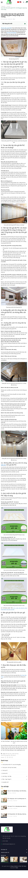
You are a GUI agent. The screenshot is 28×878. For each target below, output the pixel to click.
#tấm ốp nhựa (15, 753)
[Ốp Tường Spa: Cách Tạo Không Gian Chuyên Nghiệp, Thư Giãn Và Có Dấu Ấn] (4, 800)
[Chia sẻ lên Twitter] (8, 757)
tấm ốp (3, 465)
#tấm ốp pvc (13, 755)
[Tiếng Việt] (18, 2)
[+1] (12, 757)
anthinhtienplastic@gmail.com (9, 844)
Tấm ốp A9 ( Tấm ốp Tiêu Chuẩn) (9, 767)
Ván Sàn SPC (5, 773)
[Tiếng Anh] (20, 2)
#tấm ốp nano (9, 753)
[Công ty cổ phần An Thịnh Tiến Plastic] (7, 829)
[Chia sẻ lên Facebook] (5, 757)
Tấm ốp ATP (5, 770)
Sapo (17, 867)
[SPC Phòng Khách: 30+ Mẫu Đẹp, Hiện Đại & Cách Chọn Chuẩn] (4, 815)
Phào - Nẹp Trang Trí (6, 779)
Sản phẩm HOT (5, 782)
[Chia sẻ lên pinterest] (10, 757)
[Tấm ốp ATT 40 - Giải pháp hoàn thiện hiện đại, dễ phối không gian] (4, 807)
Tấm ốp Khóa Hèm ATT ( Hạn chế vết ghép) (11, 764)
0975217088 (5, 841)
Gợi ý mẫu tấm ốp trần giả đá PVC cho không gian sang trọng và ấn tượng (12, 15)
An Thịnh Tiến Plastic (11, 32)
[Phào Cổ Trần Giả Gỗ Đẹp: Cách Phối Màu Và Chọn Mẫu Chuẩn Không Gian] (4, 792)
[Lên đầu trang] (24, 873)
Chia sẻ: (2, 757)
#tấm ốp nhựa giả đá (5, 755)
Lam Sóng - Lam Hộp (6, 776)
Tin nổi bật (5, 786)
